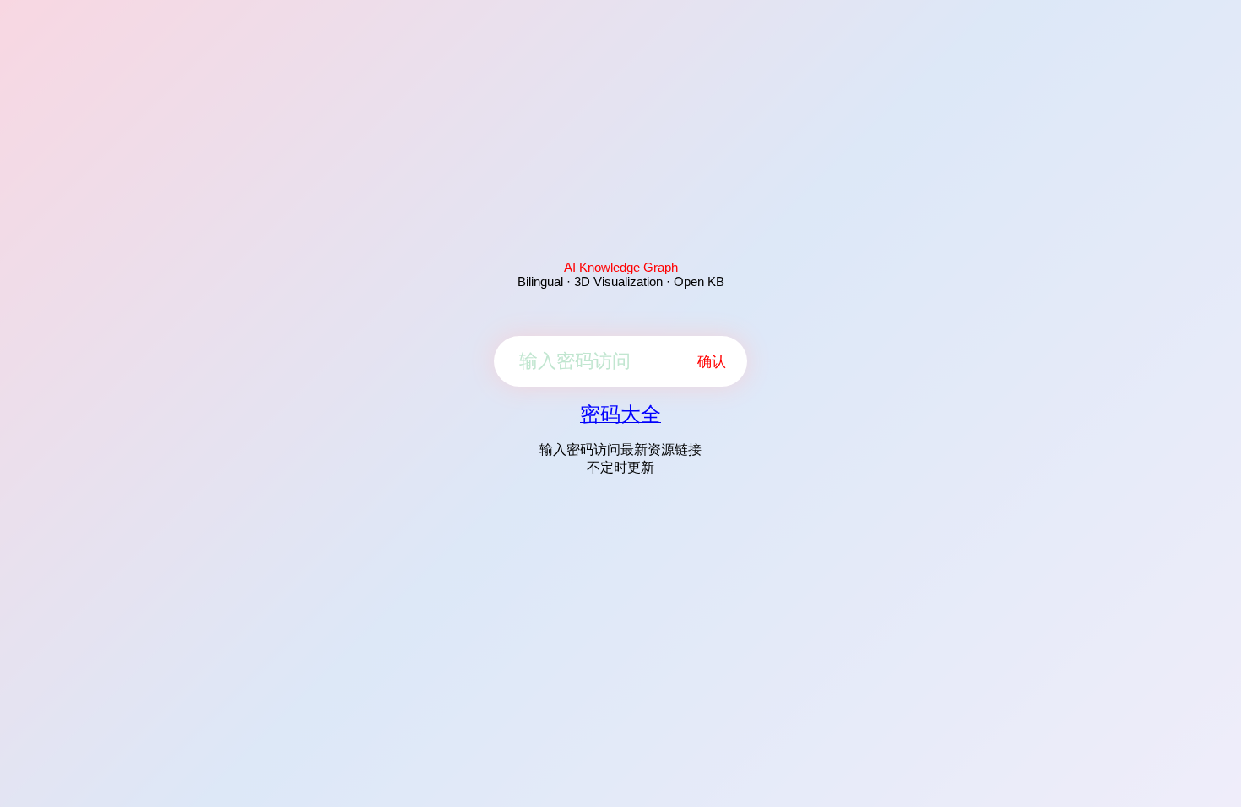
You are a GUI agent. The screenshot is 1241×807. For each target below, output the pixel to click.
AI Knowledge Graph (621, 267)
